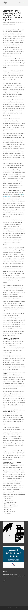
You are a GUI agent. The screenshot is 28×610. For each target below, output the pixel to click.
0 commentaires (12, 24)
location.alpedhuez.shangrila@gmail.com (11, 22)
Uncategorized (5, 24)
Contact (4, 581)
